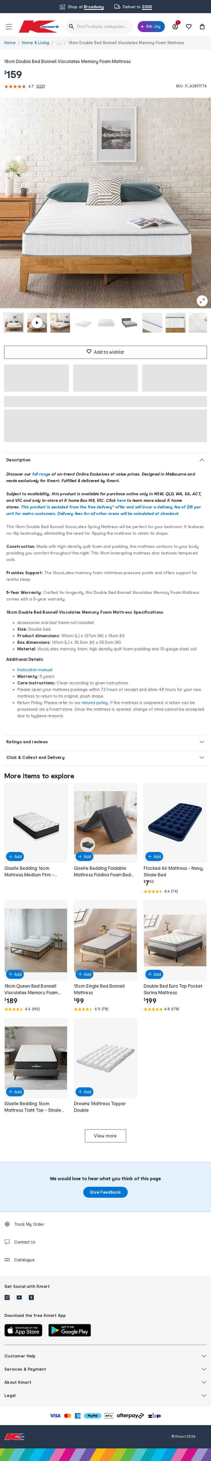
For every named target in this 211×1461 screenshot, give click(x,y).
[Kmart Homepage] (38, 26)
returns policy (95, 702)
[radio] (14, 323)
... (58, 43)
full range (41, 474)
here (121, 500)
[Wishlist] (189, 27)
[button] (9, 27)
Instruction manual (34, 669)
